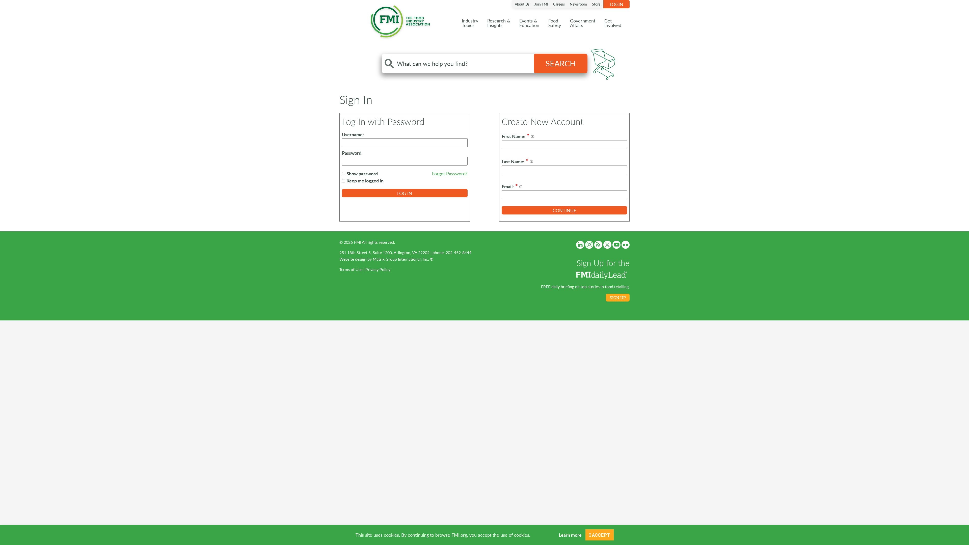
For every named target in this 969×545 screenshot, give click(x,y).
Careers (559, 4)
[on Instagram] (589, 245)
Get (612, 22)
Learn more (570, 535)
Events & (529, 22)
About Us (522, 4)
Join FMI (541, 4)
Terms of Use (350, 269)
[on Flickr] (626, 245)
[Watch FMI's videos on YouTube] (616, 245)
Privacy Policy (377, 269)
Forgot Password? (450, 173)
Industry (470, 22)
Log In (404, 193)
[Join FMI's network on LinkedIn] (580, 245)
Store (596, 4)
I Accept (599, 535)
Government (582, 22)
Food (554, 22)
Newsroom (578, 4)
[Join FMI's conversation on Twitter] (607, 245)
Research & (498, 22)
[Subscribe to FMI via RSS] (598, 245)
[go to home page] (400, 20)
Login (616, 4)
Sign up (618, 298)
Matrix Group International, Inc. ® (403, 259)
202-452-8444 (458, 252)
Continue (564, 210)
